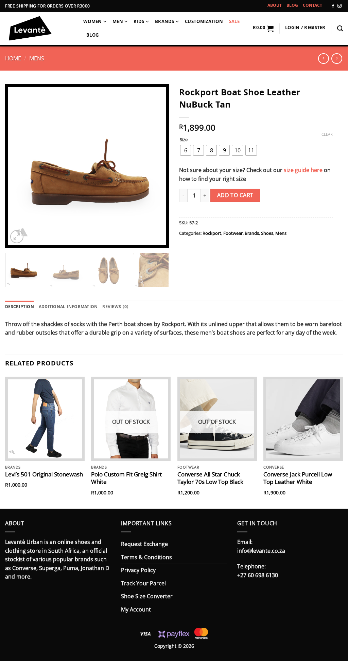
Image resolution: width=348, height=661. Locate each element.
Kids (139, 22)
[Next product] (323, 58)
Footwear (233, 233)
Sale (234, 22)
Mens (36, 58)
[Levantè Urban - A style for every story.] (39, 29)
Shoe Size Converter (147, 596)
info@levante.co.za (261, 550)
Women (92, 22)
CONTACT (312, 6)
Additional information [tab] (68, 307)
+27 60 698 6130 (257, 575)
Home (13, 58)
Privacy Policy (138, 570)
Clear (327, 134)
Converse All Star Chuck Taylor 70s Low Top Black (210, 478)
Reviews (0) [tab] (115, 307)
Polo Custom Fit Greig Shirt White (126, 478)
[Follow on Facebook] (333, 6)
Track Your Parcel (143, 583)
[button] (263, 28)
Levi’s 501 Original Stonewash (44, 474)
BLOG (292, 6)
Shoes (267, 233)
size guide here (303, 170)
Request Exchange (144, 544)
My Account (136, 609)
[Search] (340, 29)
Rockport (212, 233)
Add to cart (235, 195)
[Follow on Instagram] (339, 6)
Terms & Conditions (146, 557)
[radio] (185, 150)
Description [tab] (19, 307)
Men (117, 22)
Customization (204, 22)
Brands (164, 22)
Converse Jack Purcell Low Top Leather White (297, 478)
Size (184, 139)
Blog (92, 36)
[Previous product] (336, 58)
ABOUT (274, 6)
